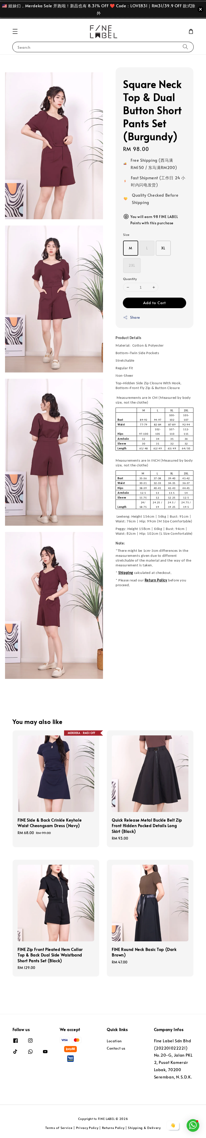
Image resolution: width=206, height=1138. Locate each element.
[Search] (185, 47)
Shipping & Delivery (144, 1127)
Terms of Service (58, 1127)
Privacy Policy (87, 1127)
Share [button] (135, 317)
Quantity (130, 279)
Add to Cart (154, 302)
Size (126, 234)
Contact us (116, 1048)
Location (114, 1041)
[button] (15, 31)
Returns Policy (113, 1127)
